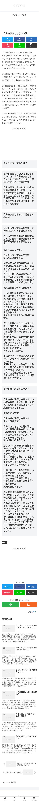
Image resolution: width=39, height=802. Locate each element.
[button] (35, 423)
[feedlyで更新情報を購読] (10, 604)
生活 (5, 543)
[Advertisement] (19, 22)
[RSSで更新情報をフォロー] (28, 604)
